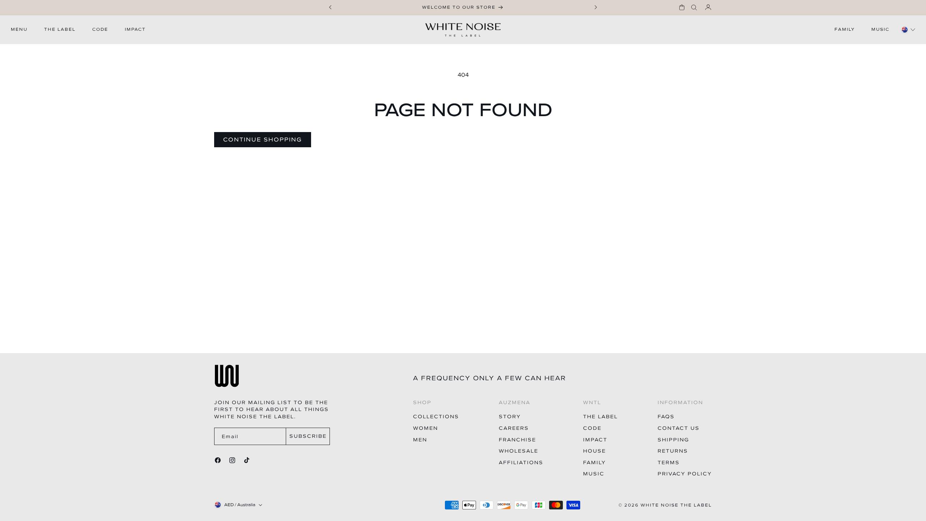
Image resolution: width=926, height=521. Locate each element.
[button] (681, 7)
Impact (595, 440)
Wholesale (518, 451)
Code (592, 428)
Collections (436, 416)
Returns (673, 451)
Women (425, 428)
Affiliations (521, 462)
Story (510, 416)
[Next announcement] (596, 7)
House (594, 451)
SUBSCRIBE (308, 436)
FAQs (666, 416)
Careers (514, 428)
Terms (669, 462)
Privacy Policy (685, 474)
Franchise (517, 440)
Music (593, 474)
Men (420, 440)
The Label (600, 416)
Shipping (673, 440)
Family (594, 462)
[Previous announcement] (330, 7)
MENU (19, 29)
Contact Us (679, 428)
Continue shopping (262, 139)
